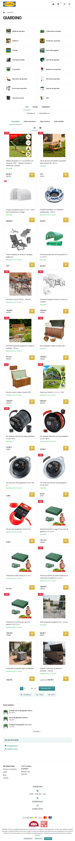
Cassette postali (18, 98)
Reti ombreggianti (52, 50)
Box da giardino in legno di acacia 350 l (52, 346)
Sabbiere (15, 41)
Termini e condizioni (10, 769)
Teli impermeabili (18, 60)
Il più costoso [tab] (45, 121)
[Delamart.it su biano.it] (43, 826)
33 (32, 688)
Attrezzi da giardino (53, 79)
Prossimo (36, 731)
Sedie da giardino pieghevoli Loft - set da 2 (54, 622)
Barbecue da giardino (53, 69)
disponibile (44, 113)
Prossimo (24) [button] (46, 688)
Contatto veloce (12, 749)
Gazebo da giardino (53, 88)
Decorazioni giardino (19, 88)
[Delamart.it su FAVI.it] (34, 826)
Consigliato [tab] (15, 121)
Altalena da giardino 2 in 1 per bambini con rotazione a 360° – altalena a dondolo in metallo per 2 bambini (19, 163)
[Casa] (9, 4)
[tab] (35, 128)
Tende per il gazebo (53, 41)
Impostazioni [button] (28, 838)
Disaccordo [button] (38, 838)
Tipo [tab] (27, 107)
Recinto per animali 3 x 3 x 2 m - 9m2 (52, 392)
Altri (47, 98)
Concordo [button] (48, 838)
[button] (32, 175)
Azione (31, 113)
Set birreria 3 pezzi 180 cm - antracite (18, 299)
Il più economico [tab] (30, 121)
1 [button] (22, 689)
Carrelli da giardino (52, 60)
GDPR (5, 772)
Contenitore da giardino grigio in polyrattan (19, 668)
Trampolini (16, 69)
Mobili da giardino (18, 31)
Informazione (9, 766)
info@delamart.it (12, 746)
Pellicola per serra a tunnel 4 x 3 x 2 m (18, 576)
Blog (4, 775)
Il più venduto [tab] (59, 121)
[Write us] (37, 805)
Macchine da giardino (19, 79)
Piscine (14, 50)
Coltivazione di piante (53, 31)
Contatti (5, 778)
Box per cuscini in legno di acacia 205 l (18, 392)
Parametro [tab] (46, 107)
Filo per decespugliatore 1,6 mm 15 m (18, 529)
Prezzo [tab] (35, 107)
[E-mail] (53, 4)
